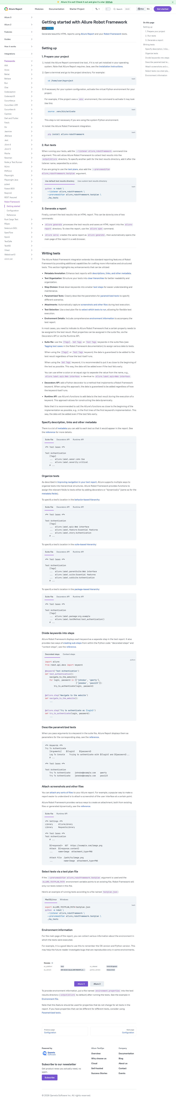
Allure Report (87, 33)
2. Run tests (150, 35)
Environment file (50, 998)
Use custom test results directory (92, 181)
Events (122, 1073)
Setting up (147, 27)
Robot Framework (112, 33)
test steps (98, 287)
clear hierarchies (96, 278)
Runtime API (78, 439)
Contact (123, 1068)
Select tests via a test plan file (157, 71)
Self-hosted (97, 1068)
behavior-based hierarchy (87, 499)
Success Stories (99, 1073)
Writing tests (149, 44)
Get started (162, 9)
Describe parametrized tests (157, 62)
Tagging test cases (54, 346)
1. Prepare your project (155, 31)
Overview (96, 1053)
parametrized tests (110, 295)
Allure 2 (97, 984)
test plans (73, 169)
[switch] (108, 8)
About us (123, 1063)
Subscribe (50, 1077)
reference (50, 432)
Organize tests (151, 53)
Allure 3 (81, 984)
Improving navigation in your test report (77, 482)
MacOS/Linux (51, 899)
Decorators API (63, 439)
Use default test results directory (59, 181)
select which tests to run (94, 309)
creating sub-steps (72, 643)
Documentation (126, 1053)
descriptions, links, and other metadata (111, 273)
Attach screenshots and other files (157, 66)
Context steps (69, 654)
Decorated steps (52, 654)
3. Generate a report (154, 40)
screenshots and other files (94, 304)
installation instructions (111, 66)
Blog (121, 1058)
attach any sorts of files (61, 792)
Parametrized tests (51, 1012)
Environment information (156, 75)
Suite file (49, 439)
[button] (32, 17)
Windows (64, 899)
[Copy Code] (132, 81)
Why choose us (98, 1058)
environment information (102, 318)
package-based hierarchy (87, 589)
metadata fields (49, 493)
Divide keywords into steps (157, 57)
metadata (62, 428)
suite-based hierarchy (85, 544)
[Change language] (98, 9)
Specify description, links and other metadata (157, 49)
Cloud (94, 1063)
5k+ (148, 9)
